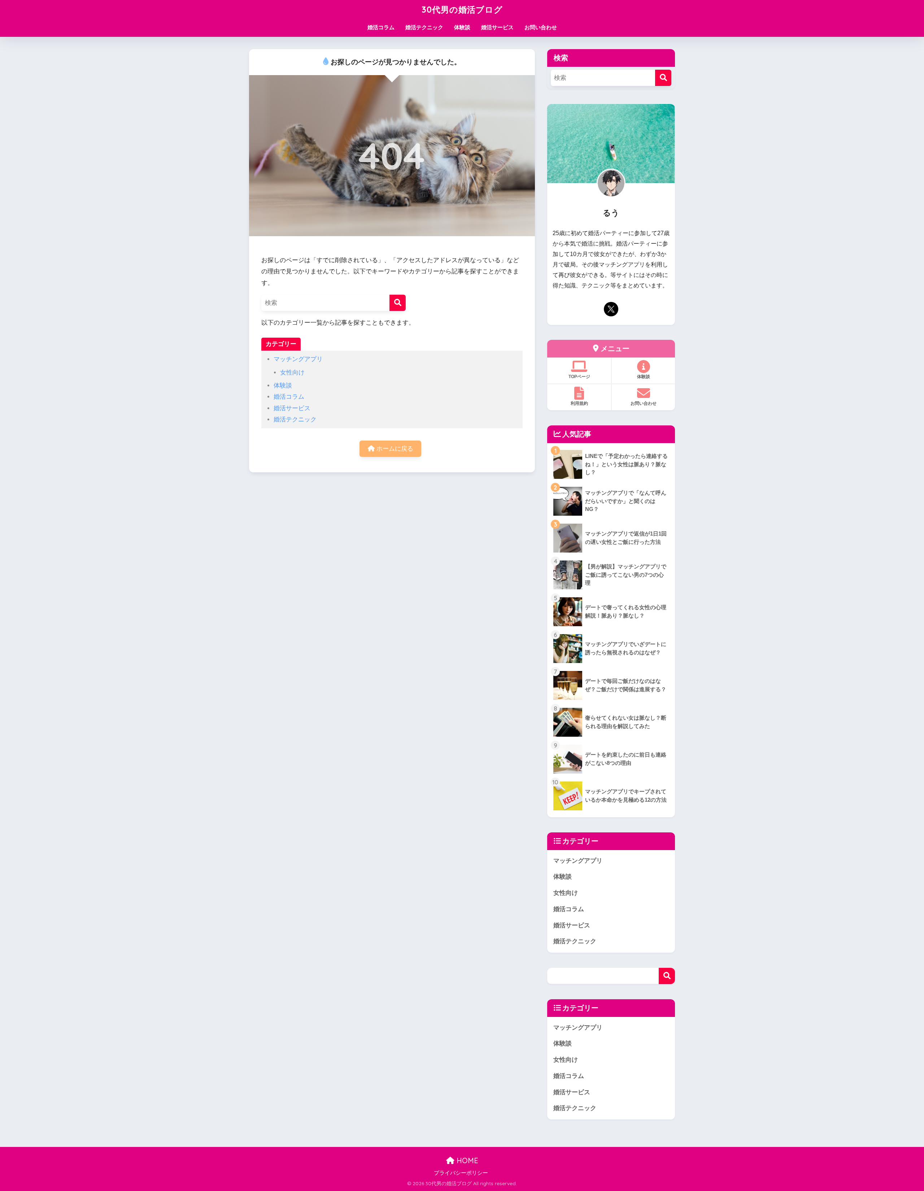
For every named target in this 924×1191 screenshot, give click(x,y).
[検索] (397, 303)
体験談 (462, 27)
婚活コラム (381, 27)
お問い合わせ (540, 27)
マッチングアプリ (298, 359)
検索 (667, 976)
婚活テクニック (424, 27)
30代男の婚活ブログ (462, 9)
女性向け (292, 372)
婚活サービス (497, 27)
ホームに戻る (394, 448)
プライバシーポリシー (461, 1173)
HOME (466, 1160)
